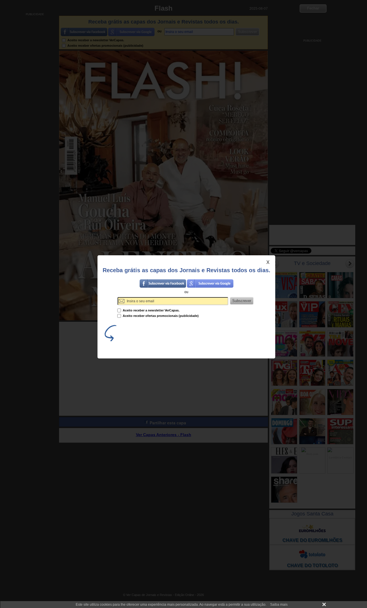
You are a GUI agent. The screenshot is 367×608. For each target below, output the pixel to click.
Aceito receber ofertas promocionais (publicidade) (160, 315)
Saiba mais (279, 605)
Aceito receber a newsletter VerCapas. (150, 310)
